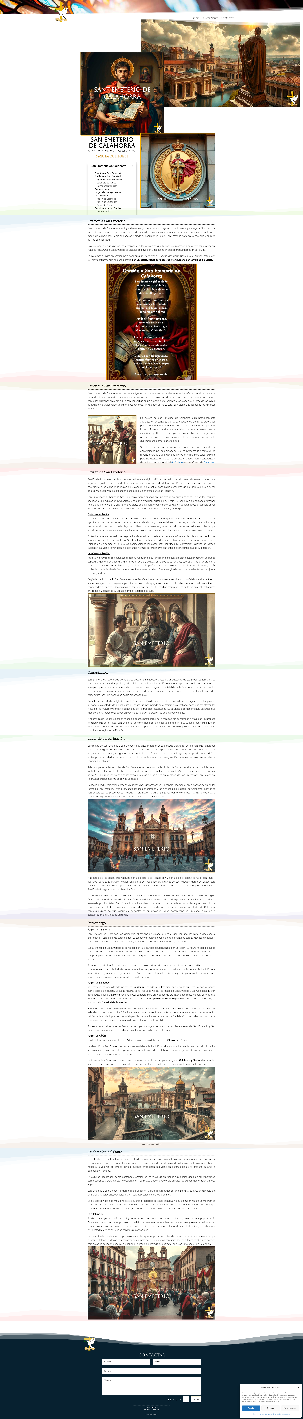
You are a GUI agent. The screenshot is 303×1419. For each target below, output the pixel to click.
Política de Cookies (151, 1410)
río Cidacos (177, 462)
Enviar (196, 1399)
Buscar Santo (210, 18)
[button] (298, 1387)
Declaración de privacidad (273, 1414)
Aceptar (251, 1408)
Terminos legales (151, 1408)
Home (195, 18)
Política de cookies (258, 1414)
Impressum (286, 1414)
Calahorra (209, 462)
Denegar (270, 1408)
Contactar (227, 18)
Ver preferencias (290, 1408)
